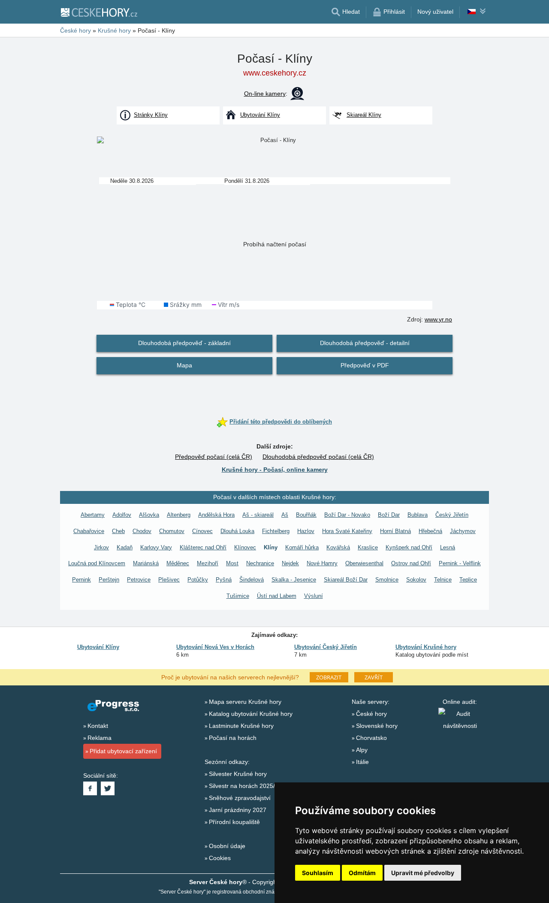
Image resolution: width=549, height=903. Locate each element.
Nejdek (290, 563)
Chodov (142, 531)
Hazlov (305, 531)
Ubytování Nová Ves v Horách (215, 647)
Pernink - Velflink (460, 563)
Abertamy (93, 515)
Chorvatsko (371, 737)
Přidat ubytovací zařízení (123, 751)
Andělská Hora (216, 515)
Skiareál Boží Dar (346, 579)
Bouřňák (306, 515)
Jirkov (101, 547)
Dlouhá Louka (237, 531)
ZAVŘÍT (374, 677)
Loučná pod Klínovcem (96, 563)
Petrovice (139, 579)
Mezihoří (207, 563)
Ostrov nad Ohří (411, 563)
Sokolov (416, 579)
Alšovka (149, 515)
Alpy (362, 749)
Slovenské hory (377, 725)
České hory (371, 713)
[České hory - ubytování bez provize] (98, 12)
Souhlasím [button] (317, 872)
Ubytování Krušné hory (425, 647)
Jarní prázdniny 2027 (237, 809)
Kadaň (125, 547)
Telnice (443, 579)
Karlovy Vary (156, 547)
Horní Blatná (395, 531)
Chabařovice (88, 531)
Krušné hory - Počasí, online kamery (275, 469)
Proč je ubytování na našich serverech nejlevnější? (230, 677)
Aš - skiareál (258, 515)
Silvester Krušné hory (238, 773)
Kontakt (97, 725)
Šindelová (251, 579)
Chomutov (171, 531)
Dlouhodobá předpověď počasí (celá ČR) (318, 456)
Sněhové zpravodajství (240, 797)
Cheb (118, 531)
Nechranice (260, 563)
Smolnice (386, 579)
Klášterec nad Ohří (203, 547)
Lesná (447, 547)
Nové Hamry (322, 563)
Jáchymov (463, 531)
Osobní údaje (227, 845)
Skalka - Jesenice (293, 579)
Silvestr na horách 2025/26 (245, 785)
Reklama (99, 737)
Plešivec (169, 579)
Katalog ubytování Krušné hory (251, 713)
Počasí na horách (232, 737)
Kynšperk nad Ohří (409, 547)
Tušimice (237, 596)
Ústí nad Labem (276, 596)
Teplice (468, 579)
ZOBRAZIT (328, 677)
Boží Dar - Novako (347, 515)
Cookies (220, 858)
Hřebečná (430, 531)
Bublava (417, 515)
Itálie (362, 761)
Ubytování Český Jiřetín (325, 647)
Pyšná (224, 579)
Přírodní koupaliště (234, 821)
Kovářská (338, 547)
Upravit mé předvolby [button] (422, 872)
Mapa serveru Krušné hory (245, 701)
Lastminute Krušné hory (241, 725)
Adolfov (121, 515)
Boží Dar (389, 515)
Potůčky (197, 579)
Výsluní (313, 596)
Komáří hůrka (302, 547)
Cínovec (202, 531)
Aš (284, 515)
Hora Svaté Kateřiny (347, 531)
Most (232, 563)
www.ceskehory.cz (274, 73)
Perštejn (109, 579)
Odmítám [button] (362, 872)
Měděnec (177, 563)
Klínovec (245, 547)
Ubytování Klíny (98, 647)
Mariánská (146, 563)
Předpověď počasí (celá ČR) (213, 456)
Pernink (81, 579)
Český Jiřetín (451, 515)
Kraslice (368, 547)
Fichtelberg (276, 531)
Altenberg (178, 515)
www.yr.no (438, 319)
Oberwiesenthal (364, 563)
